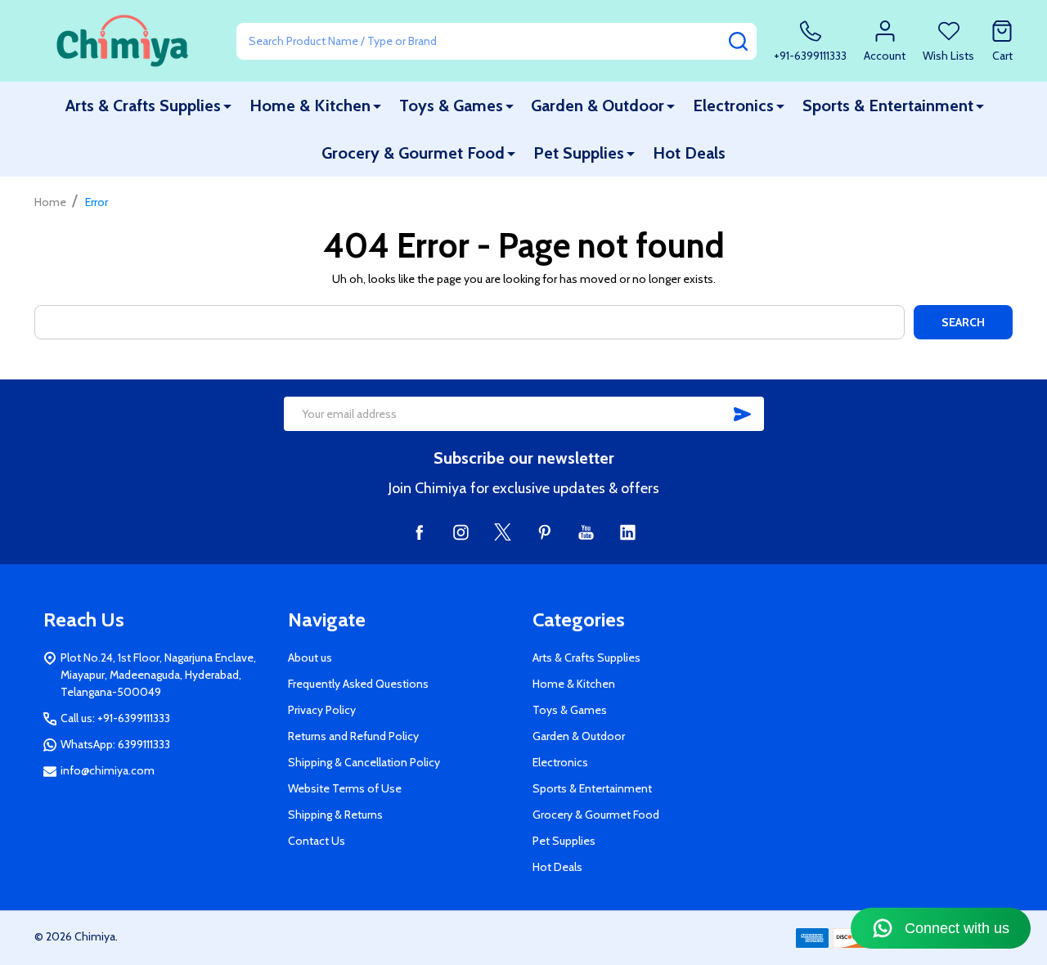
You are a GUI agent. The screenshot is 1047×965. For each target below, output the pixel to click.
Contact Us (316, 840)
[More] (227, 106)
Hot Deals (689, 153)
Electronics (733, 105)
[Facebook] (419, 532)
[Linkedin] (628, 532)
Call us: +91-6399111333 (115, 718)
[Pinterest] (544, 532)
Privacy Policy (322, 709)
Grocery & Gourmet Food (413, 153)
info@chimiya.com (108, 770)
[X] (503, 532)
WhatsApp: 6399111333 (115, 744)
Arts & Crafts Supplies (143, 105)
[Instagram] (461, 532)
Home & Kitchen (310, 105)
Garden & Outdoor (597, 105)
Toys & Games (451, 105)
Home (50, 202)
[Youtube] (586, 532)
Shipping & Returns (335, 814)
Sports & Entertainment (887, 105)
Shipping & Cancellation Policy (364, 762)
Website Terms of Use (345, 788)
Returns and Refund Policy (353, 736)
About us (310, 657)
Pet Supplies (578, 153)
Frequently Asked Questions (358, 683)
